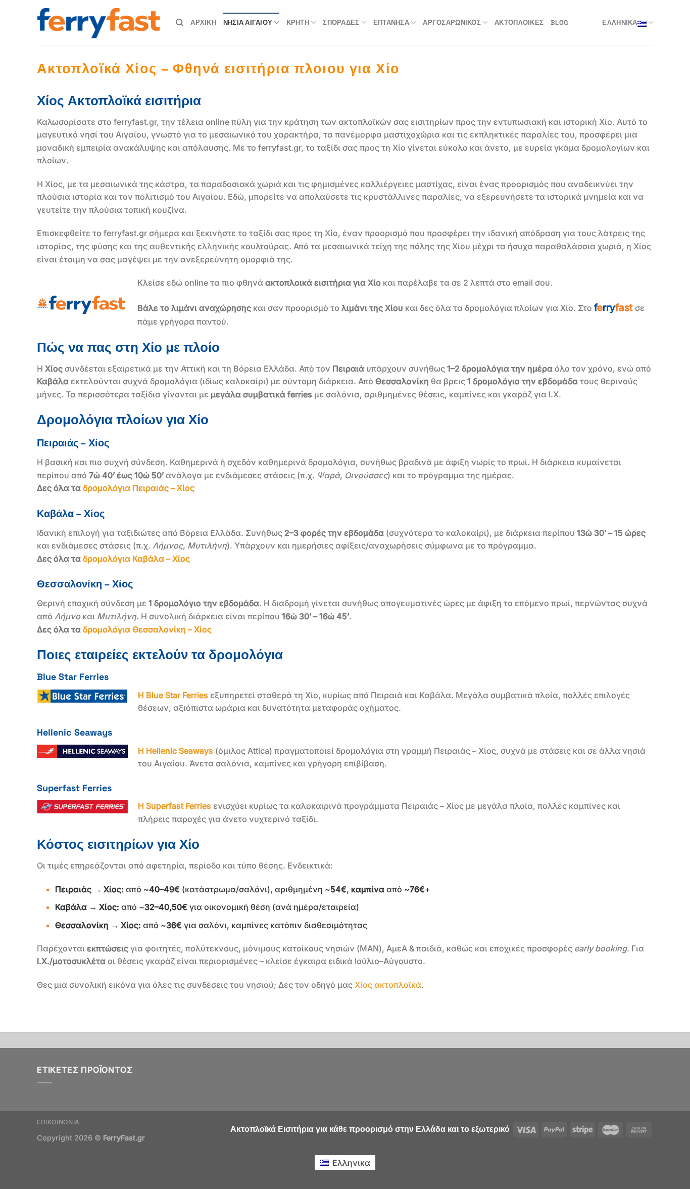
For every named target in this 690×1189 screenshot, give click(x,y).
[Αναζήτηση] (179, 22)
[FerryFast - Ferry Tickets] (99, 23)
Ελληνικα (619, 22)
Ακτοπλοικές (519, 22)
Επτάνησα (391, 22)
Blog (559, 22)
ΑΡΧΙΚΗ (203, 22)
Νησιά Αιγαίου (247, 22)
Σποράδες (341, 22)
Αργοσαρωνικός (451, 22)
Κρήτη (297, 22)
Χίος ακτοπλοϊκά (388, 985)
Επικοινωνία (58, 1122)
